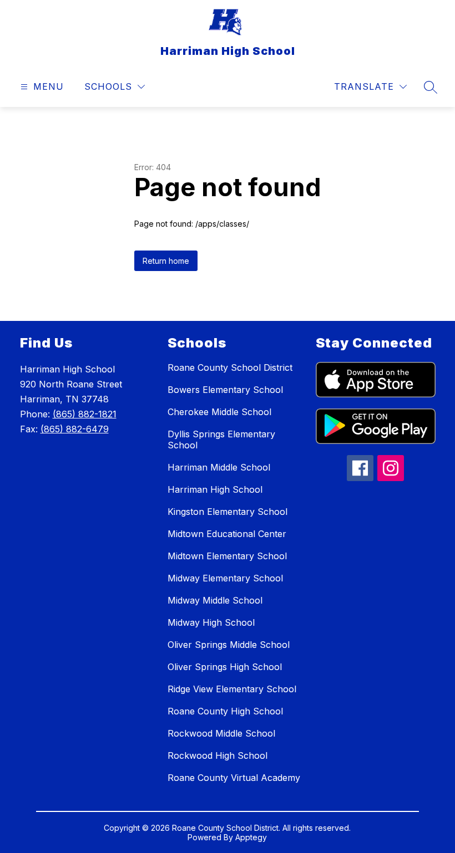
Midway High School (211, 622)
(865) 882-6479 (75, 429)
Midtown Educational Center (227, 533)
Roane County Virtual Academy (234, 777)
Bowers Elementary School (225, 389)
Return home (166, 260)
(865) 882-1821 (85, 414)
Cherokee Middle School (219, 411)
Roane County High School (225, 711)
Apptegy (251, 837)
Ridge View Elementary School (232, 688)
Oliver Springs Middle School (229, 644)
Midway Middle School (215, 600)
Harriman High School (215, 489)
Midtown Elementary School (227, 555)
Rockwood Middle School (221, 733)
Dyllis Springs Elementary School (221, 439)
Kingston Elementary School (227, 511)
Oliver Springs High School (225, 666)
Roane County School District (230, 367)
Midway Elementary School (225, 578)
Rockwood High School (217, 755)
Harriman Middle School (219, 467)
